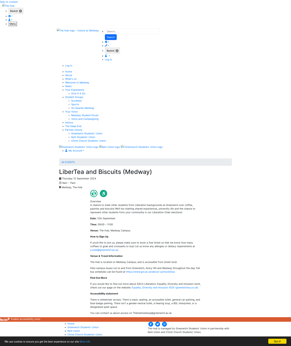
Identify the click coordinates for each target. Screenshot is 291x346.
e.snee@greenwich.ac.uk (104, 249)
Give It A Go (78, 93)
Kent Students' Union (83, 137)
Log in (108, 59)
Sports (75, 104)
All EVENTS (68, 162)
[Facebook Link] (151, 324)
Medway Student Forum (85, 115)
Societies (76, 100)
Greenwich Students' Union (86, 133)
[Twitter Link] (158, 324)
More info (85, 341)
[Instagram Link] (164, 324)
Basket (14, 10)
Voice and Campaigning (85, 118)
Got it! (277, 341)
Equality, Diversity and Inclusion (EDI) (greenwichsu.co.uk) (165, 287)
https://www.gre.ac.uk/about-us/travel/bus (150, 271)
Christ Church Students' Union (88, 140)
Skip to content (9, 1)
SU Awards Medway (82, 107)
